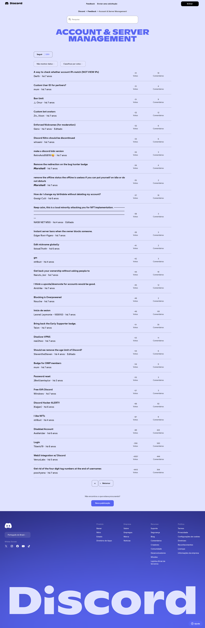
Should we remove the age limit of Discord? (58, 350)
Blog (153, 537)
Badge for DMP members (47, 363)
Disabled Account (43, 429)
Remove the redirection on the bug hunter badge (61, 164)
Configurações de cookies (189, 537)
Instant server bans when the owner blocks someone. (63, 231)
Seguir (39, 54)
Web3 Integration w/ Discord (49, 455)
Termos (181, 528)
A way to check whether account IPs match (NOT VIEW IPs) (66, 72)
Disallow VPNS (42, 337)
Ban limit (39, 98)
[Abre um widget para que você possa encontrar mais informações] (196, 624)
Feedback (90, 4)
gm (35, 258)
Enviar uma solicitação (107, 4)
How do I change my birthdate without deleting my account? (67, 194)
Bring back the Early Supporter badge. (55, 323)
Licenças (181, 549)
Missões (154, 557)
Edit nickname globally (46, 244)
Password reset (42, 376)
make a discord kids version (49, 151)
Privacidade (183, 532)
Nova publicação (102, 503)
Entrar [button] (190, 4)
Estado (99, 537)
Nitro (98, 532)
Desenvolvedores (158, 553)
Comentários (156, 541)
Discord (81, 11)
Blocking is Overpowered (47, 297)
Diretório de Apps (104, 541)
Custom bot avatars (44, 111)
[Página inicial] (13, 4)
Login (37, 442)
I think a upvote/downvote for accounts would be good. (64, 284)
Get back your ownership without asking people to (62, 271)
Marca (126, 537)
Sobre (126, 528)
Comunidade (156, 549)
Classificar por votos (72, 64)
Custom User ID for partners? (50, 85)
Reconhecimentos (185, 545)
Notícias (127, 541)
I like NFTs (39, 416)
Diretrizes (182, 541)
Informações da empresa (188, 553)
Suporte (154, 528)
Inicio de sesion (42, 310)
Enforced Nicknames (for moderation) (54, 125)
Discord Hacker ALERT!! (47, 403)
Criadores (155, 545)
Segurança (155, 532)
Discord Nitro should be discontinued (54, 138)
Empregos (128, 532)
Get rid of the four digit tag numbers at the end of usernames (67, 469)
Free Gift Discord (43, 389)
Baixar (99, 528)
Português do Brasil (16, 535)
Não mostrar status (45, 64)
